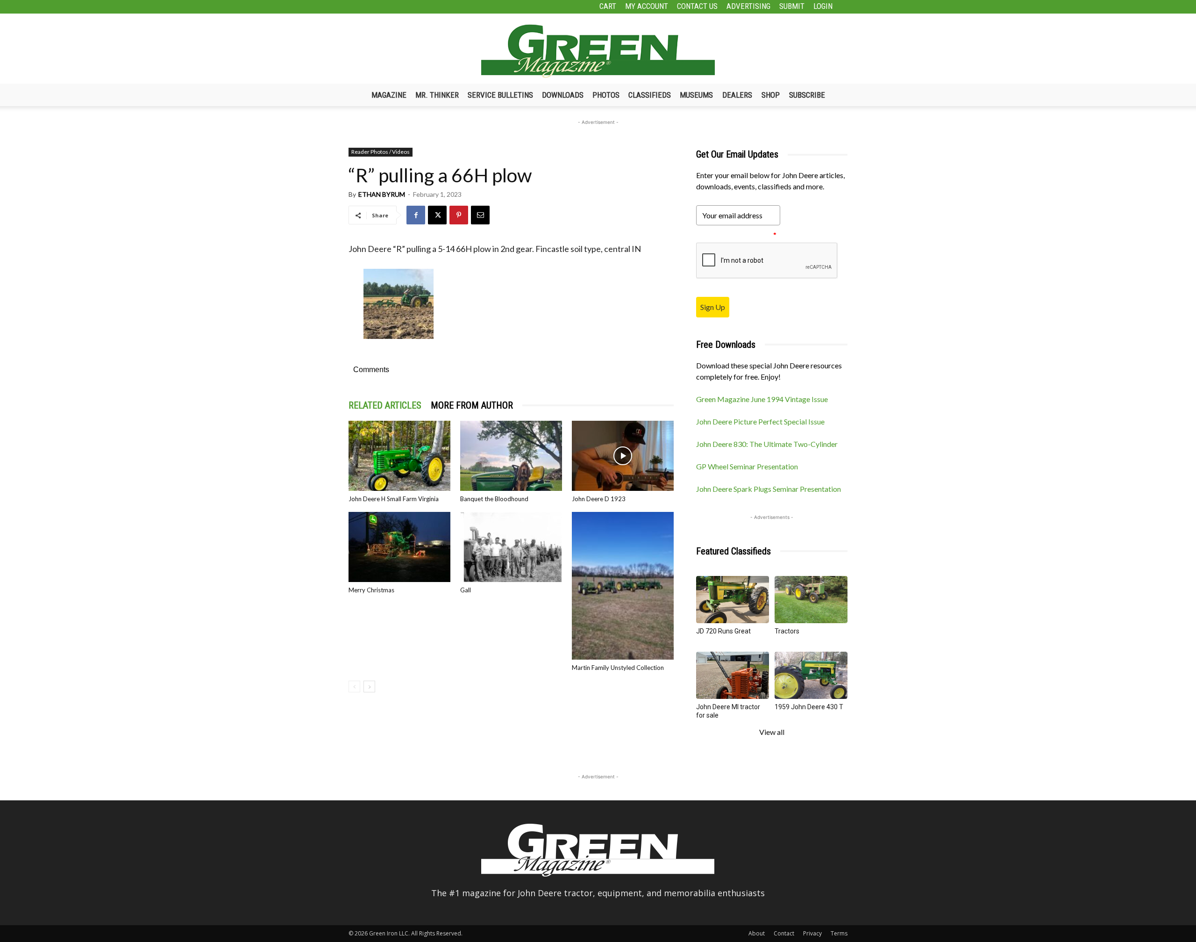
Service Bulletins (500, 95)
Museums (696, 95)
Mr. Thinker (437, 95)
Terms (839, 933)
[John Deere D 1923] (623, 456)
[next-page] (369, 686)
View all (771, 731)
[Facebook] (415, 215)
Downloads (563, 95)
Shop (771, 95)
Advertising (748, 6)
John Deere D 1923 (599, 499)
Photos (605, 95)
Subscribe (807, 95)
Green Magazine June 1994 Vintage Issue (762, 399)
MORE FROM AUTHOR (472, 405)
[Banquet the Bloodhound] (511, 456)
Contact (784, 933)
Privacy (812, 933)
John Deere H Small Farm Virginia (394, 499)
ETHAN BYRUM (381, 194)
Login (823, 6)
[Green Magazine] (598, 51)
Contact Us (697, 6)
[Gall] (511, 547)
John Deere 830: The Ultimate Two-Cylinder (767, 443)
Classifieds (649, 95)
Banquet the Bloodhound (494, 499)
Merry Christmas (371, 590)
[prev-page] (354, 686)
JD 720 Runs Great (723, 631)
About (756, 933)
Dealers (737, 95)
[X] (437, 215)
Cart (607, 6)
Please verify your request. (736, 235)
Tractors (787, 631)
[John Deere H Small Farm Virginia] (399, 456)
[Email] (480, 215)
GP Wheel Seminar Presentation (747, 466)
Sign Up (712, 306)
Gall (465, 590)
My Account (646, 6)
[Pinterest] (458, 215)
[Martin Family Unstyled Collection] (623, 586)
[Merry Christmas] (399, 547)
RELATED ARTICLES (385, 405)
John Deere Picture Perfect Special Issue (760, 421)
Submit (791, 6)
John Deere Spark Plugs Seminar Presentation (768, 488)
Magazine (388, 95)
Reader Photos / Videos (380, 151)
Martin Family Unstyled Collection (618, 667)
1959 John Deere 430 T (809, 707)
